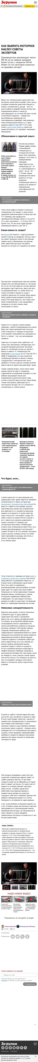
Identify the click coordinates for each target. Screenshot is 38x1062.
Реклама (14, 1051)
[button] (36, 1057)
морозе (6, 234)
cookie (23, 1058)
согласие (4, 980)
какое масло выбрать (15, 127)
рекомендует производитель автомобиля (17, 504)
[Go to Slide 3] (23, 887)
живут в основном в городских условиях (18, 577)
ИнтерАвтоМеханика (14, 6)
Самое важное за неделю (12, 971)
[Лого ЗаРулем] (9, 2)
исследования (15, 354)
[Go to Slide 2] (15, 887)
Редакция (5, 1051)
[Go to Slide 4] (32, 887)
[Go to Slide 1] (6, 887)
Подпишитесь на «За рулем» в (19, 918)
